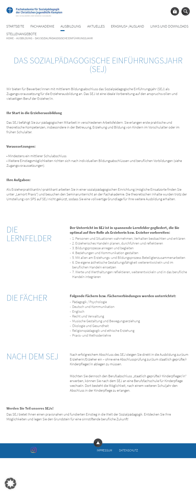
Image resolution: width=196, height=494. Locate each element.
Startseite (15, 26)
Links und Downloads (169, 26)
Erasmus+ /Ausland (127, 26)
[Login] (175, 11)
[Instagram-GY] (33, 449)
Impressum (104, 450)
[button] (10, 483)
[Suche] (185, 11)
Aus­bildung (70, 26)
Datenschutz (128, 450)
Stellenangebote (21, 34)
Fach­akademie (42, 26)
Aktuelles (96, 26)
